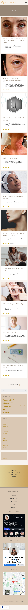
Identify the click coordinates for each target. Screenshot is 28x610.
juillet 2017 (5, 447)
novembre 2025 (5, 426)
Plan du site (14, 501)
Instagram (14, 507)
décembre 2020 (5, 431)
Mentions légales (14, 498)
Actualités (5, 458)
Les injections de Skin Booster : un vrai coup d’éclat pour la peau (13, 409)
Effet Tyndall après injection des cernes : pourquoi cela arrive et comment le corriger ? (14, 40)
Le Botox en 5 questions (9, 332)
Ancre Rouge (11, 601)
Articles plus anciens (14, 384)
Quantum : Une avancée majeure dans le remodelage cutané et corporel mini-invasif (13, 119)
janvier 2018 (5, 440)
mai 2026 (4, 424)
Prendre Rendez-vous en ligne (14, 480)
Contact (14, 495)
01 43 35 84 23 (14, 476)
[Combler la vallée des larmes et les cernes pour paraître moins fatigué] (14, 291)
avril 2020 (5, 433)
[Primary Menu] (26, 2)
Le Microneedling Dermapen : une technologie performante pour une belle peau (13, 196)
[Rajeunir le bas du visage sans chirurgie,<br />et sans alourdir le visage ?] (14, 220)
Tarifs (14, 504)
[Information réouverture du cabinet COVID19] (14, 256)
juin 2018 (4, 438)
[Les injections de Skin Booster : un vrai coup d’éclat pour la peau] (14, 143)
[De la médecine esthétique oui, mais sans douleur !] (14, 353)
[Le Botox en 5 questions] (14, 323)
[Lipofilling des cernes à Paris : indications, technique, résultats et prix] (14, 65)
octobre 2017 (5, 445)
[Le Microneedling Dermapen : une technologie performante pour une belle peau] (14, 181)
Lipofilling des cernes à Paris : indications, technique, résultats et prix (13, 80)
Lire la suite (6, 51)
